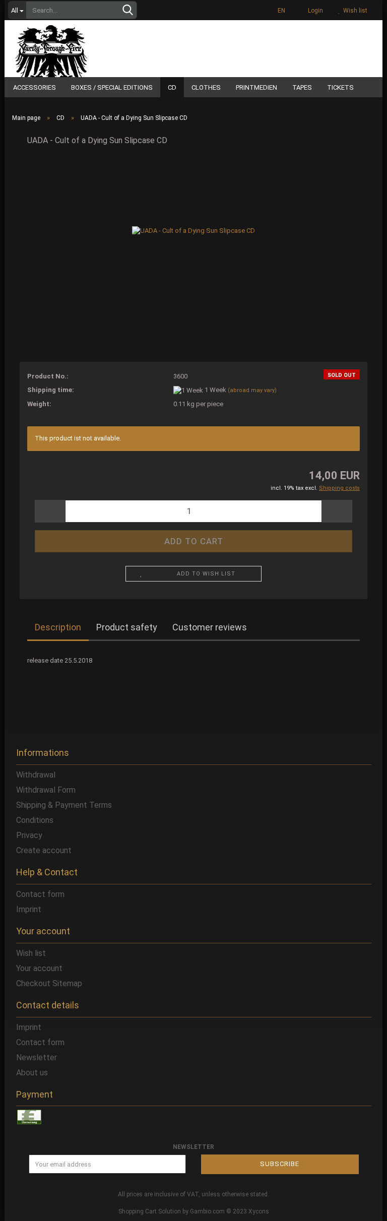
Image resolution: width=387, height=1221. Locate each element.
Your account (39, 968)
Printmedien (256, 87)
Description (58, 627)
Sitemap (67, 983)
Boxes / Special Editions (112, 87)
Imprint (28, 909)
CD (172, 87)
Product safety (126, 627)
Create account (44, 850)
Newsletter (36, 1057)
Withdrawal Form (46, 790)
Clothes (206, 87)
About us (32, 1072)
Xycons (258, 1211)
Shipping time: (50, 390)
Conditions (34, 820)
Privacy (29, 835)
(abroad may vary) (252, 390)
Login (314, 10)
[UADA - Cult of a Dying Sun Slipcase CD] (193, 230)
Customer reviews (209, 627)
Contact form (40, 894)
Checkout (33, 983)
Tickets (340, 87)
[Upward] (359, 1205)
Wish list (353, 10)
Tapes (302, 87)
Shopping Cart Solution (149, 1211)
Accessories (34, 87)
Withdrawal (35, 775)
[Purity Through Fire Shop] (78, 47)
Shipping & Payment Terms (64, 805)
